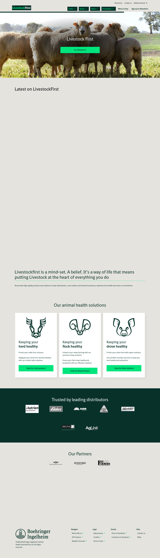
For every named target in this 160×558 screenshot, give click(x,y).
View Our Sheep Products (80, 371)
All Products (76, 537)
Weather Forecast (78, 541)
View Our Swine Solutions (124, 368)
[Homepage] (23, 8)
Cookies (96, 537)
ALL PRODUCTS (80, 50)
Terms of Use (98, 541)
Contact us (141, 533)
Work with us (77, 533)
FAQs (139, 537)
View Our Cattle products (36, 368)
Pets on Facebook (118, 533)
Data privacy (98, 533)
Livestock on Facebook (120, 537)
